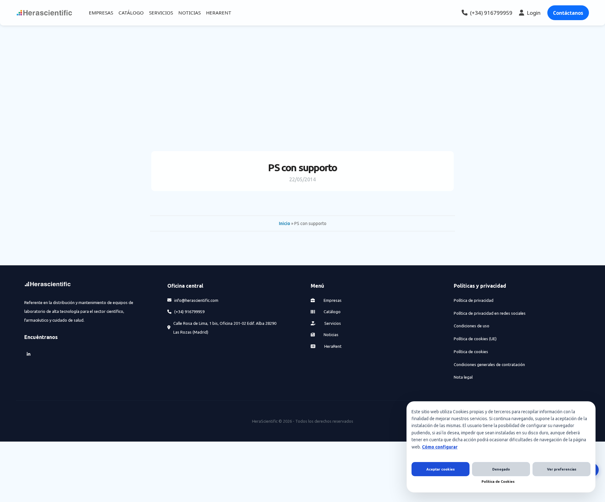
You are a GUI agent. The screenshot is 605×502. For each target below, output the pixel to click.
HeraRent (332, 346)
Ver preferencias (561, 469)
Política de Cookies (498, 481)
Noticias (330, 334)
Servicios (332, 323)
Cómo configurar (440, 446)
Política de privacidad (473, 300)
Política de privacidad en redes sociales (490, 313)
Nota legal (463, 377)
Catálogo (332, 311)
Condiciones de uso (471, 326)
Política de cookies (471, 351)
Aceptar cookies (440, 469)
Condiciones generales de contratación (489, 364)
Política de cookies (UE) (475, 338)
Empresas (332, 300)
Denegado (501, 469)
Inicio (284, 223)
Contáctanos (568, 13)
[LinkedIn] (28, 354)
